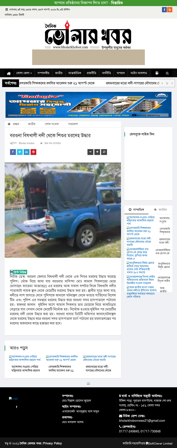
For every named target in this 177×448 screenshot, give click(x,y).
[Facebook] (164, 9)
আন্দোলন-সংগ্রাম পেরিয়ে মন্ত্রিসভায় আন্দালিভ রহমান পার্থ (26, 370)
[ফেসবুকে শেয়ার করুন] (13, 152)
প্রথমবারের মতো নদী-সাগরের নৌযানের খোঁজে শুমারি (129, 83)
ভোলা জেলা (22, 73)
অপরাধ (121, 73)
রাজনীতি (91, 73)
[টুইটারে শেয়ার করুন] (20, 152)
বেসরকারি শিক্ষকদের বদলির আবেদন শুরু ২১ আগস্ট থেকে (61, 370)
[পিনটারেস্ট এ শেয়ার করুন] (33, 152)
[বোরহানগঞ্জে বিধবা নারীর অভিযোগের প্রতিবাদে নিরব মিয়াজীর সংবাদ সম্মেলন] (142, 280)
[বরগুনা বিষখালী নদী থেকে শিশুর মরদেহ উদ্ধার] (63, 210)
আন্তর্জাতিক (74, 73)
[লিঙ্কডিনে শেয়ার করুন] (27, 152)
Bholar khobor (27, 143)
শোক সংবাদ (52, 124)
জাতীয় (59, 73)
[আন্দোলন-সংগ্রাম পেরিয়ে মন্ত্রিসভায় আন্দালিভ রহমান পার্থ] (143, 220)
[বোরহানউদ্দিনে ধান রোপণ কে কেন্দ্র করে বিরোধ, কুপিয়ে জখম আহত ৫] (141, 254)
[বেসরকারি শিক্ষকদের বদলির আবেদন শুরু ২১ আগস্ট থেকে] (143, 231)
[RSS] (169, 9)
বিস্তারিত (117, 3)
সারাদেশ (73, 124)
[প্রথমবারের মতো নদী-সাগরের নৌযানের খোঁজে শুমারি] (143, 241)
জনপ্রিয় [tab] (162, 210)
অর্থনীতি (106, 73)
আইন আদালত (139, 73)
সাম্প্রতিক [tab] (138, 210)
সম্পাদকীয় (43, 73)
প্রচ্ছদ (15, 124)
